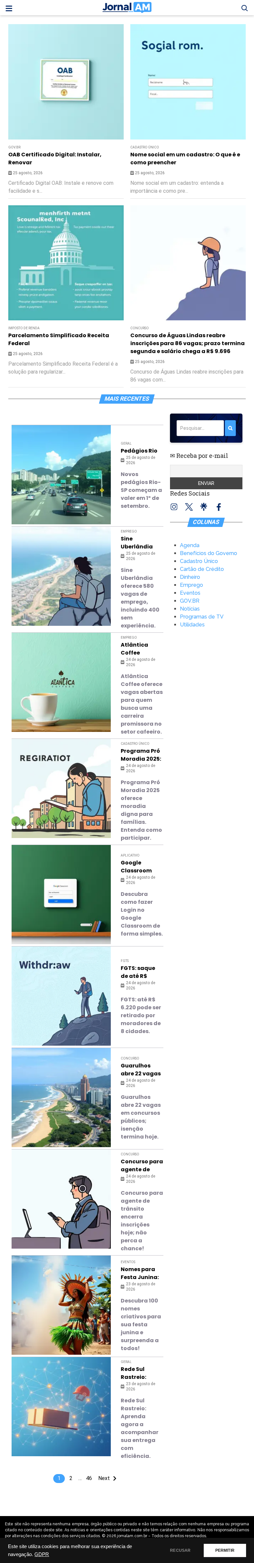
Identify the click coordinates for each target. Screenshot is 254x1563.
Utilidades (192, 624)
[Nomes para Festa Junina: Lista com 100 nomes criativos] (61, 1305)
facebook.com (219, 506)
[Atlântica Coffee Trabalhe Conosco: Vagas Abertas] (61, 682)
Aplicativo (130, 855)
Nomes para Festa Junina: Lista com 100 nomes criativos (140, 1273)
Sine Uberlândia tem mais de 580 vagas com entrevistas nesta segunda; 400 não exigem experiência (140, 543)
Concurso (139, 328)
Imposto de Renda (24, 328)
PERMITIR (224, 1550)
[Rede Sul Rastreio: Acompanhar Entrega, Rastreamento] (61, 1406)
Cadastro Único (144, 147)
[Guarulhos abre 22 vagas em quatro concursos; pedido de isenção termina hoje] (61, 1097)
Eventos (128, 1262)
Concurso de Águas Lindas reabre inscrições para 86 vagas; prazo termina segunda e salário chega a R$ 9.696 (187, 343)
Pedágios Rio (139, 451)
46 (89, 1478)
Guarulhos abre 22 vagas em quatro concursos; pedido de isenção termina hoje (141, 1070)
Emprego (129, 531)
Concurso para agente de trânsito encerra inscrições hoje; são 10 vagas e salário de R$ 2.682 (142, 1166)
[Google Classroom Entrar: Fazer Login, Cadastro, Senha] (61, 894)
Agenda (189, 545)
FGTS (125, 961)
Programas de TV (202, 617)
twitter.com (189, 506)
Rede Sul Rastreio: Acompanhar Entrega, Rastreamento (141, 1373)
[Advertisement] (117, 70)
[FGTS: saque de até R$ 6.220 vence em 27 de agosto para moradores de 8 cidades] (61, 996)
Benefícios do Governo (208, 553)
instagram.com (174, 506)
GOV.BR (14, 147)
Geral (126, 443)
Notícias (190, 609)
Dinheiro (190, 577)
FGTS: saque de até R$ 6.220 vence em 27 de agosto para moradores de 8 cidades (141, 972)
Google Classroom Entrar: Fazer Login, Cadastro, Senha (138, 867)
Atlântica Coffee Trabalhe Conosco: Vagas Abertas (134, 649)
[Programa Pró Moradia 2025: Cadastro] (61, 788)
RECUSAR (180, 1550)
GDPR (41, 1554)
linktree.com (204, 506)
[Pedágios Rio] (61, 474)
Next (104, 1478)
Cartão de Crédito (202, 569)
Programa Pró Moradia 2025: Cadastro (141, 755)
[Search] (230, 428)
